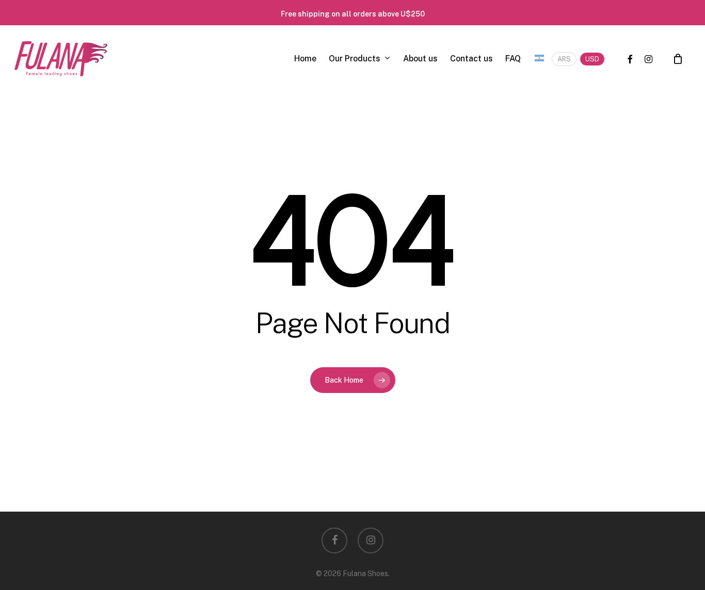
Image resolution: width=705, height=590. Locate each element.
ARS (564, 59)
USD (592, 59)
